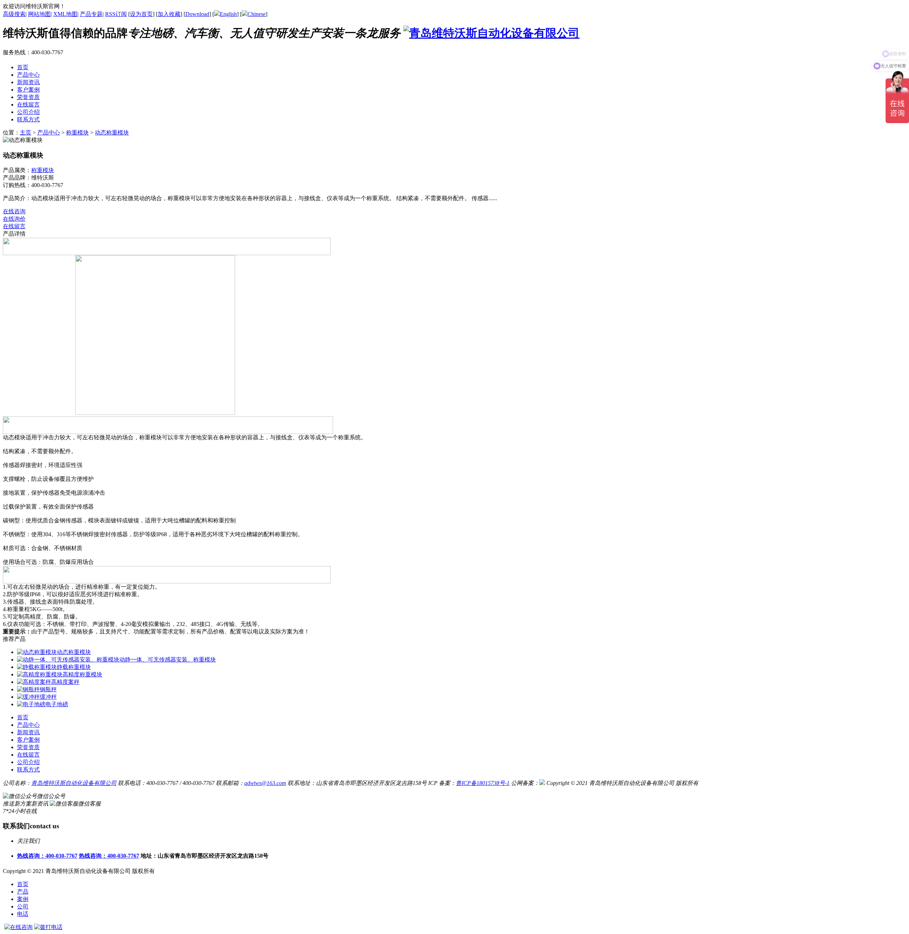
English (228, 14)
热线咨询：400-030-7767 (47, 856)
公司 (22, 906)
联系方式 (28, 770)
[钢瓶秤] (28, 689)
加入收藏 (169, 14)
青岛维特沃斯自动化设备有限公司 (73, 783)
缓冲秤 (48, 697)
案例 (22, 899)
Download (197, 14)
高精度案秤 (65, 682)
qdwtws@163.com (265, 783)
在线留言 (14, 226)
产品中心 (48, 133)
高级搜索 (14, 14)
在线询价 (14, 219)
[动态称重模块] (37, 652)
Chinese (256, 14)
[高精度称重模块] (39, 674)
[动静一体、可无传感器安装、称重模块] (68, 659)
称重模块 (77, 133)
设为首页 (141, 14)
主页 (25, 133)
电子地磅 (56, 704)
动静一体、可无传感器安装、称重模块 (167, 659)
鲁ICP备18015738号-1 (483, 783)
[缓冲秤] (28, 697)
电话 (22, 914)
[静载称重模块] (37, 667)
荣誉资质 (28, 747)
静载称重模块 (74, 667)
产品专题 (91, 14)
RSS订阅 (116, 14)
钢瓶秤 (48, 689)
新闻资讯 (28, 732)
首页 (22, 884)
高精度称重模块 (82, 674)
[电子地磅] (31, 704)
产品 (22, 892)
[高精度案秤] (34, 682)
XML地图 (65, 14)
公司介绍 (28, 762)
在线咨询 (14, 211)
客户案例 (28, 740)
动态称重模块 (112, 133)
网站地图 (39, 14)
